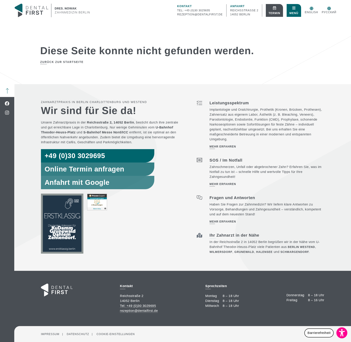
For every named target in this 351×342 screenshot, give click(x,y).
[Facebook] (7, 103)
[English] (311, 8)
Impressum (50, 334)
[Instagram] (7, 112)
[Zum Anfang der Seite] (7, 91)
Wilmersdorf (221, 251)
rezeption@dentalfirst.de (200, 14)
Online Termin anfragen (84, 169)
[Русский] (329, 8)
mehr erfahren (223, 146)
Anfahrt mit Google (77, 182)
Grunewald (244, 251)
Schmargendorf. (295, 251)
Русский (329, 12)
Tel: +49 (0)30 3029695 (193, 10)
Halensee (264, 251)
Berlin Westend (301, 246)
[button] (325, 332)
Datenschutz (78, 334)
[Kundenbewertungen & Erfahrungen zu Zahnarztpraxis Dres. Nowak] (97, 209)
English (311, 12)
